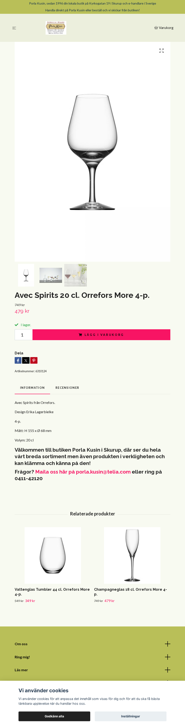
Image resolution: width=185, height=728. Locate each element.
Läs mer (21, 670)
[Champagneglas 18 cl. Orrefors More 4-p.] (132, 555)
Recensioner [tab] (67, 387)
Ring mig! (22, 657)
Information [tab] (32, 387)
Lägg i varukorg (104, 335)
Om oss (21, 644)
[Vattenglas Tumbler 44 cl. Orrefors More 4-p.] (53, 555)
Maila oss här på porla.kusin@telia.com (83, 472)
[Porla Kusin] (86, 27)
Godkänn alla (54, 716)
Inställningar (130, 716)
